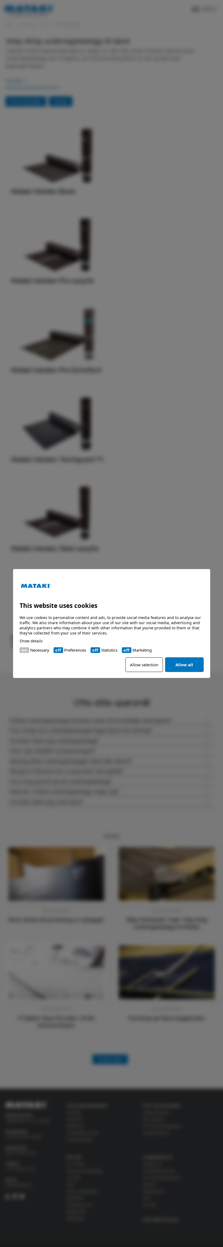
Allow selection (144, 664)
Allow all (184, 664)
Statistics (109, 650)
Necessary (39, 650)
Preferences (75, 650)
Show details (31, 640)
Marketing (142, 650)
